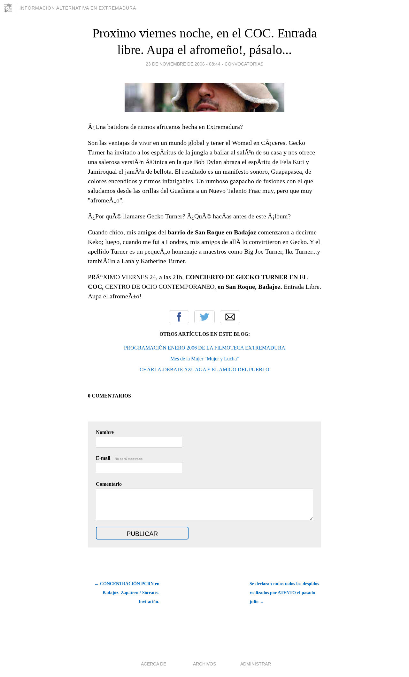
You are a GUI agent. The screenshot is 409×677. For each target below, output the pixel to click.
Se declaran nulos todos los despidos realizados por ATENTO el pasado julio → (284, 592)
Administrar (255, 663)
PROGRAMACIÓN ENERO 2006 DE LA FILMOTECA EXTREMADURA (204, 347)
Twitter (204, 317)
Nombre (105, 432)
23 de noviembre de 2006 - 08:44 (183, 64)
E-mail (119, 458)
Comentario (109, 484)
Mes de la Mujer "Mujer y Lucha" (204, 358)
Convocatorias (244, 64)
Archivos (204, 663)
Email (230, 317)
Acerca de (153, 663)
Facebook (179, 317)
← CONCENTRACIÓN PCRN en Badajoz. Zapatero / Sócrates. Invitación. (126, 592)
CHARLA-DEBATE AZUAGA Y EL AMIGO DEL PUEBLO (204, 369)
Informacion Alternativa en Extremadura (77, 8)
